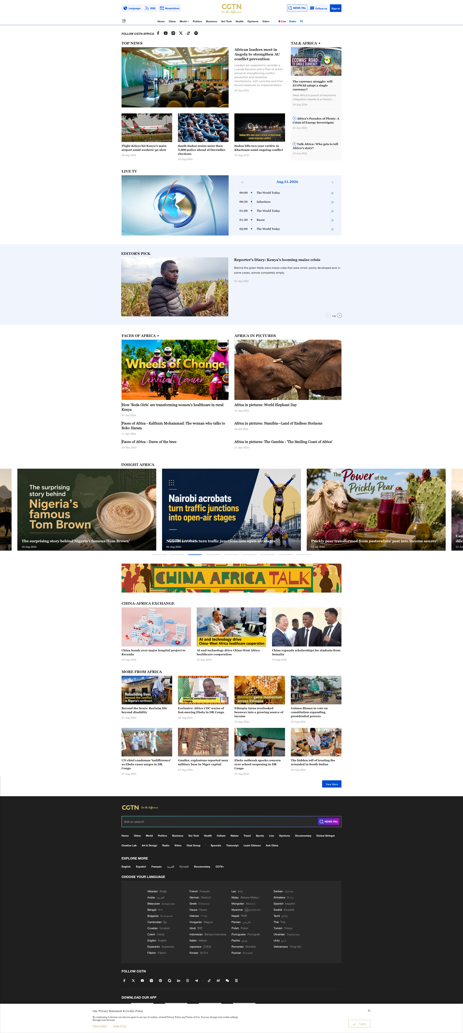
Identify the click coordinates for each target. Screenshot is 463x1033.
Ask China (272, 845)
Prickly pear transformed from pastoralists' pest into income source (84, 541)
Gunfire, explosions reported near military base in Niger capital (203, 762)
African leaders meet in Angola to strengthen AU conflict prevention (257, 54)
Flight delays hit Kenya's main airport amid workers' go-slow (144, 147)
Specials (216, 845)
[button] (275, 139)
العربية (170, 866)
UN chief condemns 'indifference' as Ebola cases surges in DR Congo (146, 764)
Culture (221, 835)
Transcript (232, 845)
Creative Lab (129, 845)
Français (156, 866)
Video (265, 21)
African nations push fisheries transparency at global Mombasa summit (369, 538)
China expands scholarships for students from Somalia (306, 652)
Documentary (303, 835)
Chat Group (194, 845)
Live (283, 21)
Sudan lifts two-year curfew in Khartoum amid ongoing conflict (258, 147)
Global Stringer (325, 835)
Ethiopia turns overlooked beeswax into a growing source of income (258, 712)
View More (332, 784)
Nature (235, 835)
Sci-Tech (226, 21)
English (126, 866)
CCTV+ (220, 866)
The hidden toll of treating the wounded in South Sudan (313, 762)
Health (239, 21)
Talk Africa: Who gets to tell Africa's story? (315, 146)
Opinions (252, 21)
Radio (292, 21)
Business (211, 21)
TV (301, 21)
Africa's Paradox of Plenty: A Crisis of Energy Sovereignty (316, 120)
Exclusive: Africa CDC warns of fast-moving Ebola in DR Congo (201, 710)
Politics (197, 21)
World (183, 21)
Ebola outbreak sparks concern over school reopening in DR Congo (257, 764)
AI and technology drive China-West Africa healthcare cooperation (228, 652)
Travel (247, 835)
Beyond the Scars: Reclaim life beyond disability (144, 710)
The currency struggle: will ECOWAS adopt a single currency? (313, 85)
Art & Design (149, 845)
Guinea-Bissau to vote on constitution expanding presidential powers (309, 712)
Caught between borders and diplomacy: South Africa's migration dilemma (227, 538)
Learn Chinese (252, 845)
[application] (175, 205)
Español (141, 866)
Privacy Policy (100, 1025)
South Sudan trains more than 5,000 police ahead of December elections (201, 149)
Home (161, 21)
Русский (184, 866)
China (172, 21)
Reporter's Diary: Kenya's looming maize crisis (277, 260)
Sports (260, 835)
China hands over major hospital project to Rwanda (153, 652)
